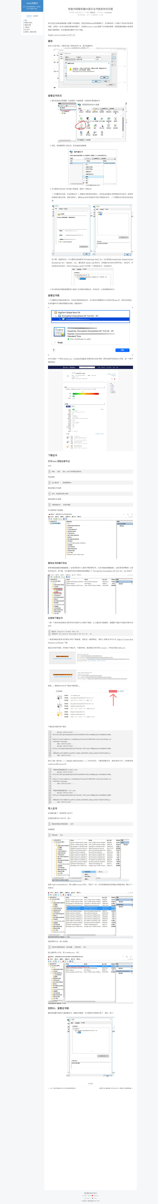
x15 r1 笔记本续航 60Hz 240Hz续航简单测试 (63, 1088)
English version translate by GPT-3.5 (61, 35)
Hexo (84, 1201)
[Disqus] (90, 1112)
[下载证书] (132, 455)
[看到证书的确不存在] (132, 563)
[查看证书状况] (132, 95)
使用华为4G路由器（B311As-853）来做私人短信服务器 (115, 1088)
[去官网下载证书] (132, 618)
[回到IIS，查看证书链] (132, 1008)
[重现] (132, 41)
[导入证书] (132, 808)
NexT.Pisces (91, 1201)
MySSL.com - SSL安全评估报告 (75, 359)
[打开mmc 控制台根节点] (132, 461)
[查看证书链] (132, 295)
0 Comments (108, 12)
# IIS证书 (90, 1083)
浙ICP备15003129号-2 (90, 1193)
